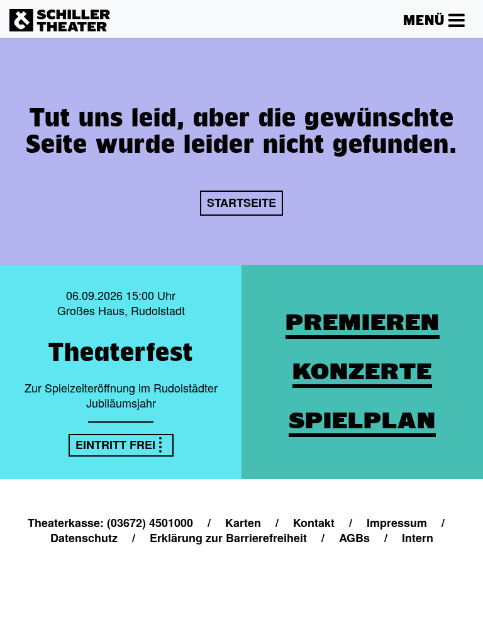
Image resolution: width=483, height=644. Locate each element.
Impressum (397, 522)
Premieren (363, 322)
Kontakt (314, 522)
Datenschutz (84, 538)
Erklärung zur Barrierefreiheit (228, 538)
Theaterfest (120, 351)
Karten (243, 522)
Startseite (241, 202)
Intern (417, 538)
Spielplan (362, 420)
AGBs (354, 538)
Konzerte (362, 371)
